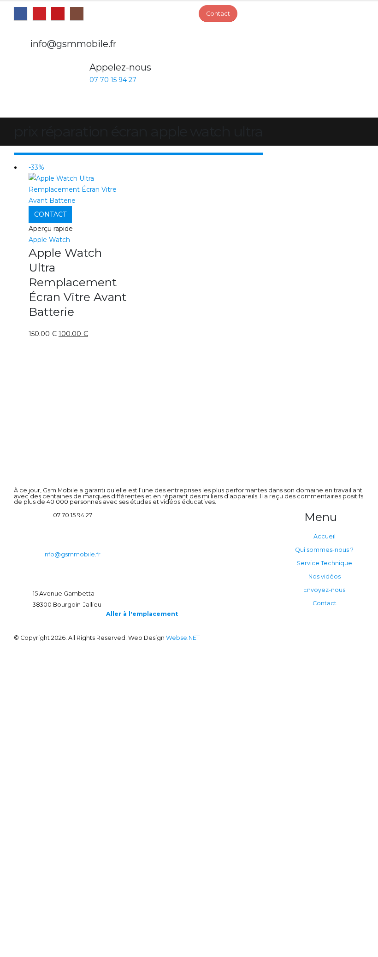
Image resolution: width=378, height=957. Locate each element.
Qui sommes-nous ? (324, 549)
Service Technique (324, 563)
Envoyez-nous (324, 589)
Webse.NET (183, 637)
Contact (325, 603)
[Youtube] (58, 13)
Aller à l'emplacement (142, 613)
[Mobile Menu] (70, 106)
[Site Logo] (39, 87)
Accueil (324, 536)
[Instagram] (76, 13)
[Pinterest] (39, 13)
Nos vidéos (324, 576)
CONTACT (50, 214)
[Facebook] (20, 13)
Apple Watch (49, 240)
